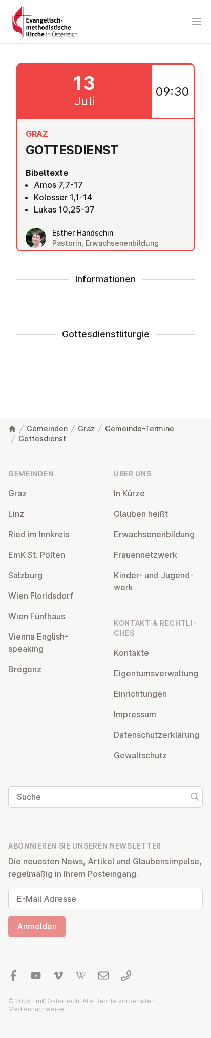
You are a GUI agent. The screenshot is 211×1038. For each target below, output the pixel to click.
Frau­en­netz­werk (145, 554)
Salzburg (25, 575)
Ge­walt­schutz (140, 755)
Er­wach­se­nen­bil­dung (154, 534)
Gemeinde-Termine (139, 428)
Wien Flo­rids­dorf (40, 595)
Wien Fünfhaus (36, 616)
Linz (16, 514)
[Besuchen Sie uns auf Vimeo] (58, 975)
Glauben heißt (141, 514)
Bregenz (24, 669)
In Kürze (129, 493)
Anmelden (37, 926)
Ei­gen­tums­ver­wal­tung (156, 673)
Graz (86, 428)
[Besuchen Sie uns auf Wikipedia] (81, 975)
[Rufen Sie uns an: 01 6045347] (126, 975)
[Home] (12, 429)
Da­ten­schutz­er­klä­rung (156, 735)
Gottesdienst (42, 438)
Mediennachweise (36, 1009)
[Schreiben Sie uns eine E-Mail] (103, 975)
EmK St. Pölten (36, 554)
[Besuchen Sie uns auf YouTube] (36, 975)
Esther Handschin (82, 232)
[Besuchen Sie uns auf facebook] (13, 975)
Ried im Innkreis (38, 534)
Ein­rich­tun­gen (140, 694)
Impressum (135, 714)
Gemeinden (47, 428)
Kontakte (131, 653)
